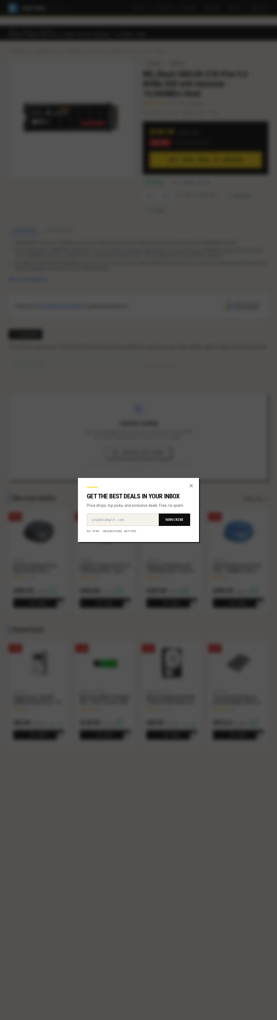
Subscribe (174, 520)
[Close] (191, 485)
